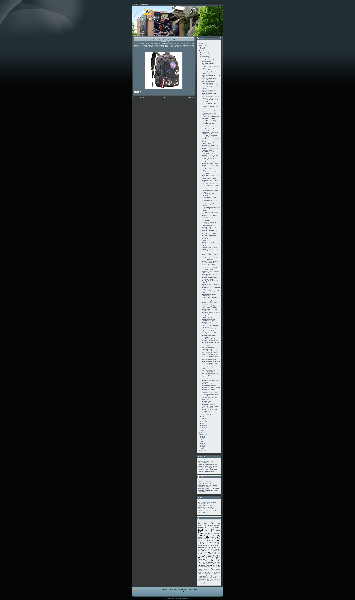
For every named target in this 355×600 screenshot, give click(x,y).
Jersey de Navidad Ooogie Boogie (211, 361)
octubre (204, 56)
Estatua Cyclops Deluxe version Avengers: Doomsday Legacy (208, 467)
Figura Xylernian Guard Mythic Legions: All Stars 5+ (210, 268)
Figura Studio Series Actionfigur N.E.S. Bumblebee (210, 258)
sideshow (201, 537)
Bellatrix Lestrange (204, 569)
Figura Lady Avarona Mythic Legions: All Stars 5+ (209, 278)
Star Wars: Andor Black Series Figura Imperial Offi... (210, 219)
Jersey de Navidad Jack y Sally (210, 85)
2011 (201, 448)
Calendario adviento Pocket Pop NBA (209, 464)
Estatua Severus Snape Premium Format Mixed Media (208, 485)
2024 (201, 47)
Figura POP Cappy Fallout (206, 483)
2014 (201, 443)
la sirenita (214, 550)
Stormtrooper (202, 545)
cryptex (206, 576)
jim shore (217, 532)
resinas (202, 560)
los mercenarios (216, 572)
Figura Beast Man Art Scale (209, 59)
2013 (201, 445)
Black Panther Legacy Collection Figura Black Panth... (210, 172)
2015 (201, 441)
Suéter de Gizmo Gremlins (209, 379)
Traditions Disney (211, 558)
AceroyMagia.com (186, 598)
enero (203, 429)
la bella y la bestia (207, 549)
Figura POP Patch (204, 463)
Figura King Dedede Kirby (208, 127)
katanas (203, 562)
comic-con (210, 562)
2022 (201, 50)
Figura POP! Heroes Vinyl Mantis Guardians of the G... (210, 152)
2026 (201, 43)
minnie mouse (202, 552)
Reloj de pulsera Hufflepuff (209, 122)
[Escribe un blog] (135, 92)
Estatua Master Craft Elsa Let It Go (208, 481)
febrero (204, 427)
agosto (204, 416)
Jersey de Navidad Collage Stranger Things (209, 90)
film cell (215, 565)
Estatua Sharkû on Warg (206, 505)
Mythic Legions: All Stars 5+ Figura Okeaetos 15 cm (209, 275)
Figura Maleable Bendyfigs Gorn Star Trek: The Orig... (210, 132)
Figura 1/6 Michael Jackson (206, 507)
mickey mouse (203, 539)
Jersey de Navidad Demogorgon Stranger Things (210, 97)
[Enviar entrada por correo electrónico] (140, 91)
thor (202, 558)
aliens (207, 556)
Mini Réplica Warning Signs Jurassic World (209, 236)
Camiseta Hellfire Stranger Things (211, 116)
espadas (214, 545)
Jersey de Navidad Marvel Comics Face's (209, 79)
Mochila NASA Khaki (207, 399)
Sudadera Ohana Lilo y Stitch (209, 397)
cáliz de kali (208, 582)
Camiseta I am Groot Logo (209, 222)
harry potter (203, 523)
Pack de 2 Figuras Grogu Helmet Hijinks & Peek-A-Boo (210, 329)
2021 (201, 430)
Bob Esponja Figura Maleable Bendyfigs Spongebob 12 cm (210, 393)
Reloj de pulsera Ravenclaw (209, 120)
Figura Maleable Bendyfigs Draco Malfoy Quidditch (210, 146)
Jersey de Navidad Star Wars (209, 363)
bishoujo (214, 552)
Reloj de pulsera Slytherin (208, 118)
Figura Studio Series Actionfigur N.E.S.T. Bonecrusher (210, 262)
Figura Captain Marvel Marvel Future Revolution (209, 303)
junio (203, 420)
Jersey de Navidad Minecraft (209, 351)
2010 (201, 450)
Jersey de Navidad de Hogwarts (210, 354)
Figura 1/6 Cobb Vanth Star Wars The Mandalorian (210, 176)
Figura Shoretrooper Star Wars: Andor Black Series (210, 216)
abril (203, 423)
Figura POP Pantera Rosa (206, 461)
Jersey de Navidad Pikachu (209, 359)
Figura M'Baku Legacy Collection (210, 163)
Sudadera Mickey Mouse (208, 301)
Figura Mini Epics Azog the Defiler (211, 340)
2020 (201, 432)
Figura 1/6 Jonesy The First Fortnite (209, 488)
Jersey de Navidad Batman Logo (210, 373)
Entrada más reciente (138, 97)
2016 (201, 439)
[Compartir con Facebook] (138, 92)
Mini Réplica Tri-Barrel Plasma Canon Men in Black (210, 228)
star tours (202, 583)
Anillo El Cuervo (206, 244)
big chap (207, 579)
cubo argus (213, 579)
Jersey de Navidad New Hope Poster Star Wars (209, 72)
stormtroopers (201, 575)
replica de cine (212, 540)
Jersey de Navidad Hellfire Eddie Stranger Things (210, 87)
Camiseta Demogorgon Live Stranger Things (209, 113)
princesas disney (211, 544)
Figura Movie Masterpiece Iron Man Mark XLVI (210, 402)
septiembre (205, 58)
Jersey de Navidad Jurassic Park (210, 365)
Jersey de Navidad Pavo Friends (210, 370)
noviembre (205, 54)
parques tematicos (206, 568)
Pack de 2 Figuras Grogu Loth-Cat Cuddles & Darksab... (210, 326)
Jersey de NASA (206, 345)
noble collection (212, 527)
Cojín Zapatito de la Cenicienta (210, 183)
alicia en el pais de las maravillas (209, 573)
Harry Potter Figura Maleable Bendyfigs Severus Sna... (209, 136)
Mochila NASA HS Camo (164, 39)
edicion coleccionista (203, 572)
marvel (206, 530)
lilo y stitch (217, 559)
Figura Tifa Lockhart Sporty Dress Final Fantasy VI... (211, 413)
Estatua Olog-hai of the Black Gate (208, 509)
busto (206, 550)
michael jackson (216, 582)
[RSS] (135, 590)
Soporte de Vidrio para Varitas (210, 70)
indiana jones (211, 566)
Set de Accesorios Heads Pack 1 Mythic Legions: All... (210, 265)
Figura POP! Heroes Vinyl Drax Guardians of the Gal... (210, 156)
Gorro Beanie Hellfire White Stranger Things (209, 159)
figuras (217, 530)
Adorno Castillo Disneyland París (210, 189)
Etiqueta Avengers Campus (209, 253)
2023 (201, 49)
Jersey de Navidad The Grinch (210, 352)
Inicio (165, 97)
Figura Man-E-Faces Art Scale (210, 61)
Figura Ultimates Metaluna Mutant (211, 384)
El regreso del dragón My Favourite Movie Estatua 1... (210, 306)
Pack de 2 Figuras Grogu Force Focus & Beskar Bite (210, 333)
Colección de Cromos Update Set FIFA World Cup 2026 (208, 503)
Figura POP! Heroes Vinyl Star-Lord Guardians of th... (210, 149)
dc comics (205, 532)
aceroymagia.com (213, 575)
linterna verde (203, 570)
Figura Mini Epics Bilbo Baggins (210, 339)
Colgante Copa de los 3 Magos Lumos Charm (210, 250)
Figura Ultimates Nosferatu (209, 385)
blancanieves (212, 553)
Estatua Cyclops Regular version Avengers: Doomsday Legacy (208, 470)
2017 (201, 438)
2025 (201, 45)
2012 (201, 447)
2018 (201, 436)
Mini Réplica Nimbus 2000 (209, 234)
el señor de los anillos (205, 542)
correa (209, 560)
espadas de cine (204, 547)
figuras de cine (209, 535)
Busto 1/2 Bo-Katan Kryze (209, 178)
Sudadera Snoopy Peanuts (209, 396)
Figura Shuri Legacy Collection (210, 162)
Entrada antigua (191, 97)
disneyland (215, 525)
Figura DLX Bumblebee (208, 242)
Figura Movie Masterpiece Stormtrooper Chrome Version (210, 405)
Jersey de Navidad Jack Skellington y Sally (208, 348)
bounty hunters (214, 570)
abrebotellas (216, 560)
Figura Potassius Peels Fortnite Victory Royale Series (210, 316)
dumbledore (209, 563)
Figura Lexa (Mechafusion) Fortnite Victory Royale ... (209, 319)
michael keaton (205, 565)
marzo (203, 425)
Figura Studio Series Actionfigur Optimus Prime (210, 255)
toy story (217, 547)
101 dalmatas (216, 568)
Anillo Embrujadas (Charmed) (209, 247)
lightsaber (200, 555)
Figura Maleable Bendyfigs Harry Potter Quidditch (210, 142)
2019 (201, 434)
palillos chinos (207, 559)
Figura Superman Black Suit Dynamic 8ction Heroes (209, 410)
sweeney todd (213, 577)
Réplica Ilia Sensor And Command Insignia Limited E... (210, 224)
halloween (200, 553)
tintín (208, 580)
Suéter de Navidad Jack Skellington (208, 376)
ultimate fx (213, 580)
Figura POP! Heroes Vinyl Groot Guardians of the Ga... (210, 129)
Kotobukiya (216, 533)
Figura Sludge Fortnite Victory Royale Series (210, 310)
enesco (212, 537)
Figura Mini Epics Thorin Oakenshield (208, 336)
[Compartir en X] (136, 92)
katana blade (214, 576)
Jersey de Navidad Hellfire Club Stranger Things (210, 94)
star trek (209, 555)
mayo (203, 421)
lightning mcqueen (203, 577)
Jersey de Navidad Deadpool (209, 372)
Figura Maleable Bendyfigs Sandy (211, 387)
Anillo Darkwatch (206, 246)
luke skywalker (216, 556)
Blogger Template (168, 598)
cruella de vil (201, 566)
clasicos (217, 563)
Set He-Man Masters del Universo (211, 207)
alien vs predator (215, 569)
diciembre (204, 52)
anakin (200, 576)
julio (203, 418)
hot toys (205, 533)
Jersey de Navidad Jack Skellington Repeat (208, 82)
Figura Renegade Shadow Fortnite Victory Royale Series (211, 313)
